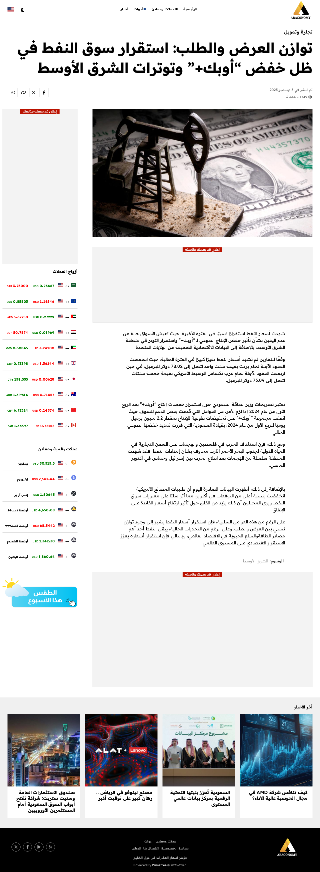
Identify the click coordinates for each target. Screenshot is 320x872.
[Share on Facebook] (44, 92)
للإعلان (136, 848)
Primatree (159, 865)
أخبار (124, 9)
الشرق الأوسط (255, 561)
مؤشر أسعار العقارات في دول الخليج (160, 857)
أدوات (138, 9)
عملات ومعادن (163, 9)
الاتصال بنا (151, 848)
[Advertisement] (202, 287)
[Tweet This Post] (33, 92)
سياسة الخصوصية (174, 848)
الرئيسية (190, 9)
